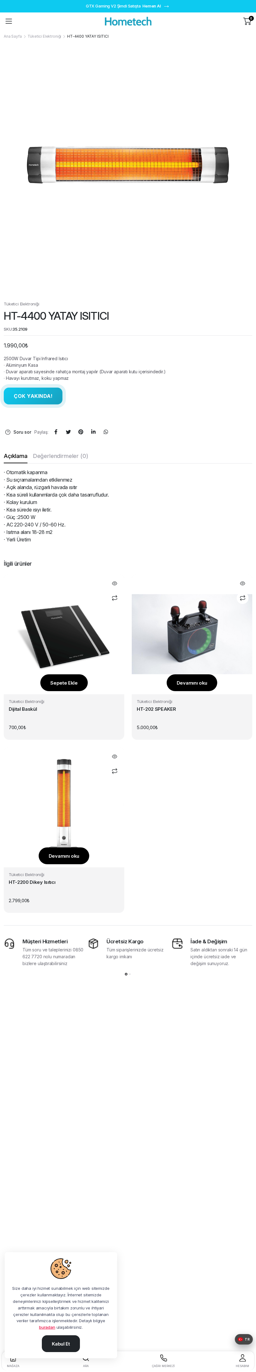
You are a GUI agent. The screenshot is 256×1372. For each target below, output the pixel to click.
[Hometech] (128, 21)
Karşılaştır (115, 598)
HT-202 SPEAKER (156, 709)
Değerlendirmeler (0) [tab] (60, 456)
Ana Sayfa (13, 36)
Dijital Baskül (23, 709)
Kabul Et (61, 1344)
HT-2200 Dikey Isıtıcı (32, 882)
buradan (47, 1327)
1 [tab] (126, 974)
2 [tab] (129, 974)
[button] (244, 1339)
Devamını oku (192, 683)
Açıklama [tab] (15, 456)
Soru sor (22, 432)
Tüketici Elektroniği (44, 36)
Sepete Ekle (64, 683)
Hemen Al (151, 5)
